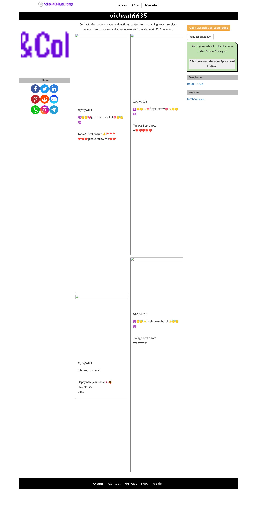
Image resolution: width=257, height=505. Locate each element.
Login (158, 483)
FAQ (145, 483)
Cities (136, 5)
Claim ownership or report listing (208, 27)
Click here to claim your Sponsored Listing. (212, 64)
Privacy (131, 483)
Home (123, 5)
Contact (115, 483)
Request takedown (200, 36)
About (98, 483)
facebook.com (196, 99)
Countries (152, 5)
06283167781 (195, 84)
